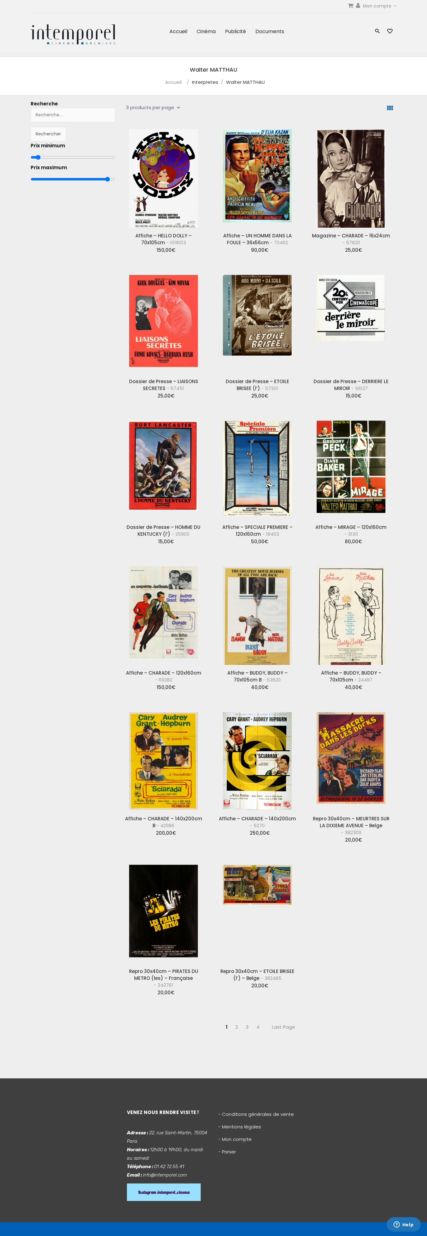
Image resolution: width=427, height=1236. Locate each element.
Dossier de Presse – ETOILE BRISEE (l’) (257, 385)
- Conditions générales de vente (256, 1114)
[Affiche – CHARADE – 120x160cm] (163, 613)
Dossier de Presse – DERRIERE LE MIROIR (351, 385)
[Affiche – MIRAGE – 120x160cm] (351, 467)
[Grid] (390, 108)
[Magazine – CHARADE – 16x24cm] (351, 176)
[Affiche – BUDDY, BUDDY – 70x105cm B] (257, 613)
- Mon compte (235, 1139)
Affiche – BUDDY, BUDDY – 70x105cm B (257, 676)
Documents (269, 31)
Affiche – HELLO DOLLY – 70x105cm (163, 239)
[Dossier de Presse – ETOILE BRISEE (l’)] (257, 321)
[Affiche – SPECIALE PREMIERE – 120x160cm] (257, 467)
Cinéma (206, 31)
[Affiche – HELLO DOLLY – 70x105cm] (163, 176)
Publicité (235, 31)
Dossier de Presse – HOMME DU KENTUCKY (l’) (163, 530)
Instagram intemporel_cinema (164, 1192)
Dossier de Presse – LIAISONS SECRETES (163, 385)
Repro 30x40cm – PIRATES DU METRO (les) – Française (163, 978)
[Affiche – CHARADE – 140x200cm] (257, 759)
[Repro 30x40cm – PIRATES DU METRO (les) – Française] (163, 911)
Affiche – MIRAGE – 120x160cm (351, 530)
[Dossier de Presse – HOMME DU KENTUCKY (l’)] (163, 467)
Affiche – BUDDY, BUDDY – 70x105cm (351, 676)
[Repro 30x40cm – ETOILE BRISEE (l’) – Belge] (257, 911)
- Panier (227, 1151)
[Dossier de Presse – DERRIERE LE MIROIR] (351, 321)
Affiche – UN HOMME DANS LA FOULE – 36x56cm (257, 239)
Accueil (178, 31)
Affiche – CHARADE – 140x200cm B (163, 822)
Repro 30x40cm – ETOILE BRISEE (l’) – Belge (257, 974)
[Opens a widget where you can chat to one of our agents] (403, 1225)
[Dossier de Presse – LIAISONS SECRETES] (163, 321)
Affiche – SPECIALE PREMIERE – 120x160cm (257, 530)
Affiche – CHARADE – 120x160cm (163, 676)
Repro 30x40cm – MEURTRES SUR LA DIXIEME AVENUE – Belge (351, 825)
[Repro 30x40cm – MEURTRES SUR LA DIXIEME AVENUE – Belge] (351, 759)
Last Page (283, 1027)
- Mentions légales (239, 1126)
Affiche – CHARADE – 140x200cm (257, 822)
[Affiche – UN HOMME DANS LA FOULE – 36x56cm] (257, 176)
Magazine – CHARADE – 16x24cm (351, 239)
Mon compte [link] (378, 6)
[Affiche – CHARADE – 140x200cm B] (163, 759)
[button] (377, 31)
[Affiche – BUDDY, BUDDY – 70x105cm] (351, 613)
